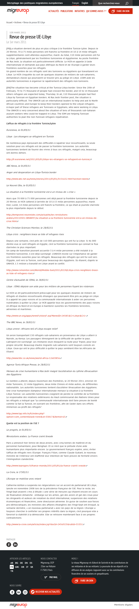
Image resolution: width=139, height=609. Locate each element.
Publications (67, 11)
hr (22, 567)
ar (11, 562)
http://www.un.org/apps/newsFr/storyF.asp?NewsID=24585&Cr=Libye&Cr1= (46, 315)
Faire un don (123, 11)
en (26, 562)
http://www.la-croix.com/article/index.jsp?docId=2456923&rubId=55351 (44, 524)
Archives (17, 22)
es (31, 562)
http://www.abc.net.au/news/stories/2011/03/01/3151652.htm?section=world (47, 178)
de (21, 562)
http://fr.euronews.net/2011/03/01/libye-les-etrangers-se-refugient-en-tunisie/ (48, 159)
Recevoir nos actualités (47, 591)
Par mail (53, 577)
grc (17, 567)
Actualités (53, 11)
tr (11, 571)
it (27, 567)
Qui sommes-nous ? (95, 11)
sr (31, 567)
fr (11, 567)
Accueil (9, 22)
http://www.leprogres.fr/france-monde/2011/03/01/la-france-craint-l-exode (46, 465)
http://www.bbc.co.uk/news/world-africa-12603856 (33, 358)
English (85, 2)
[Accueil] (16, 10)
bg (16, 562)
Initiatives (80, 11)
